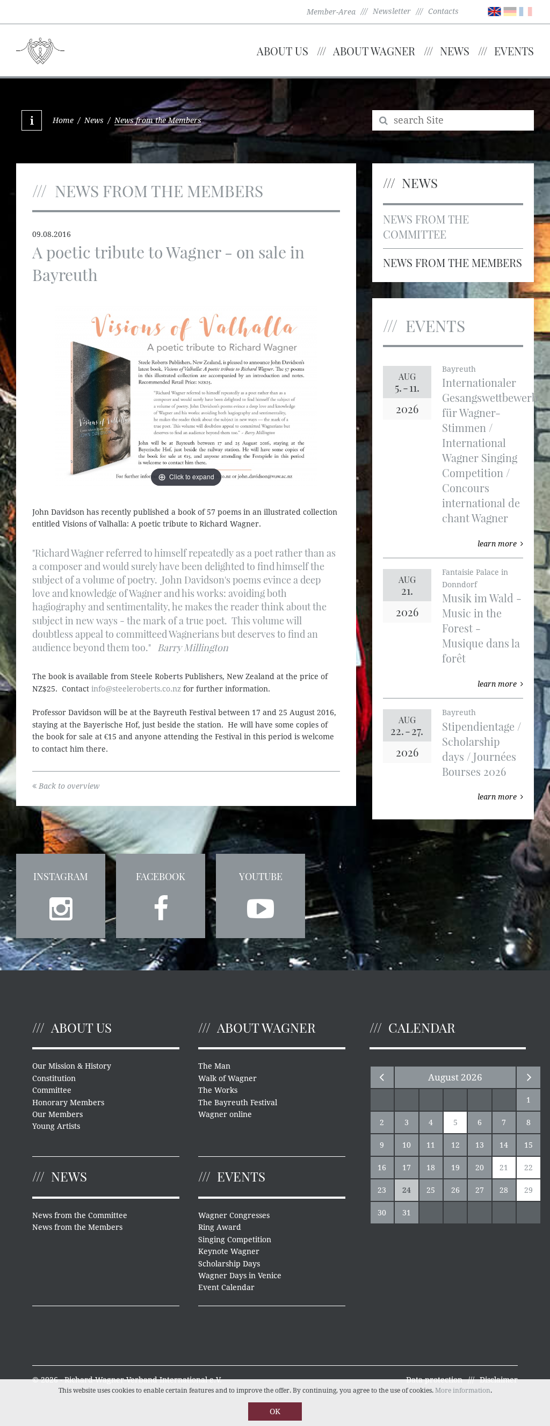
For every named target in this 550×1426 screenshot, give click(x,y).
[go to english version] (494, 10)
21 (504, 1167)
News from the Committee (426, 226)
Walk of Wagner (227, 1078)
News (454, 51)
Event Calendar (226, 1287)
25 (430, 1190)
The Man (214, 1066)
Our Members (57, 1114)
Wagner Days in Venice (239, 1275)
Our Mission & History (71, 1066)
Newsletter (392, 11)
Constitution (54, 1078)
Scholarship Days (229, 1263)
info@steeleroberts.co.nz (136, 689)
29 (528, 1190)
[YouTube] (260, 905)
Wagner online (225, 1114)
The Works (217, 1090)
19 (455, 1167)
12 (455, 1145)
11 (430, 1145)
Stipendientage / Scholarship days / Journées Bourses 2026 (481, 749)
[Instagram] (60, 905)
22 (528, 1167)
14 (504, 1145)
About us (282, 51)
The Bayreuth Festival (237, 1102)
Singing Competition (234, 1239)
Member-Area (331, 12)
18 (430, 1167)
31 (406, 1212)
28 (504, 1190)
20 (479, 1167)
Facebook (160, 876)
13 (479, 1145)
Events (514, 51)
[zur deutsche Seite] (510, 10)
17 (406, 1167)
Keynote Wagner (228, 1251)
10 (406, 1145)
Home (63, 120)
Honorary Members (68, 1102)
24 (406, 1190)
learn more (497, 543)
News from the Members (452, 262)
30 (382, 1212)
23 (382, 1190)
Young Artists (56, 1126)
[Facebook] (160, 905)
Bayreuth (459, 369)
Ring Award (219, 1227)
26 (455, 1190)
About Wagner (374, 51)
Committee (51, 1090)
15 (528, 1145)
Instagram (60, 876)
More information (462, 1390)
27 (479, 1190)
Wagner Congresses (234, 1215)
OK (275, 1411)
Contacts (443, 11)
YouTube (261, 876)
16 (382, 1167)
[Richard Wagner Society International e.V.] (40, 49)
